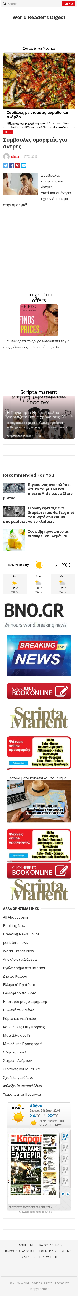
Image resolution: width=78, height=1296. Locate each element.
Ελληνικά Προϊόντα (19, 984)
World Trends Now (18, 951)
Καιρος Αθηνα (49, 1245)
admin (15, 156)
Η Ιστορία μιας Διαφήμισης (25, 1001)
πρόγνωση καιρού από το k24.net (35, 1212)
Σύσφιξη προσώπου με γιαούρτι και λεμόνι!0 (48, 533)
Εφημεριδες (48, 1251)
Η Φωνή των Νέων (18, 1010)
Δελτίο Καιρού (15, 976)
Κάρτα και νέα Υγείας (20, 1018)
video (8, 131)
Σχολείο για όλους (18, 1077)
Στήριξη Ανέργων (17, 1060)
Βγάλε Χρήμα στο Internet (24, 967)
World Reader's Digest (39, 17)
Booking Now (14, 925)
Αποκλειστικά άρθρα (20, 959)
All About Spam (15, 917)
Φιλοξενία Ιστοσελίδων (22, 1085)
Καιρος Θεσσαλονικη (19, 1251)
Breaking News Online (21, 934)
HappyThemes (39, 1289)
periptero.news (15, 942)
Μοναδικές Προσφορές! (22, 1043)
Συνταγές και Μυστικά (21, 1069)
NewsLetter (51, 1257)
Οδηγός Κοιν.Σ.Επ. (17, 1052)
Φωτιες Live (26, 1245)
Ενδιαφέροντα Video (19, 993)
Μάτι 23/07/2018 (16, 1035)
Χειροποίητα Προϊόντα (22, 1094)
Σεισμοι (67, 1251)
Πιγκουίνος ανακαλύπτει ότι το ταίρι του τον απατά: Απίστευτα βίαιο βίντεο (38, 491)
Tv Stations (28, 1257)
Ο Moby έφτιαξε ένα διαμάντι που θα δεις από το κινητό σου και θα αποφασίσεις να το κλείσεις (38, 515)
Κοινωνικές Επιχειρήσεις (24, 1026)
